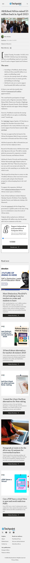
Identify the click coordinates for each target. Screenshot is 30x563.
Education (8, 44)
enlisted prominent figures (12, 189)
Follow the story (12, 315)
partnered (10, 206)
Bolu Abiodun (7, 36)
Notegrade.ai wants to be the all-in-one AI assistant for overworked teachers (14, 450)
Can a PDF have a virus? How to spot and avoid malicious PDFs (15, 501)
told (14, 161)
